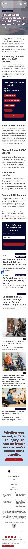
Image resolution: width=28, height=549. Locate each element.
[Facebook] (6, 537)
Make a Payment (14, 489)
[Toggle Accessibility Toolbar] (2, 272)
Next (14, 115)
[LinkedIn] (12, 537)
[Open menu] (24, 4)
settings (16, 543)
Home (14, 479)
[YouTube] (15, 537)
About (14, 482)
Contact (14, 487)
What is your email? (9, 233)
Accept (5, 545)
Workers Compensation (20, 256)
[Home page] (14, 471)
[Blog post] (14, 327)
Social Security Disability (7, 11)
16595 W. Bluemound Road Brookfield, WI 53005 (7, 495)
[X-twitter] (9, 537)
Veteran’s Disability (22, 293)
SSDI (25, 338)
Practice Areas (14, 484)
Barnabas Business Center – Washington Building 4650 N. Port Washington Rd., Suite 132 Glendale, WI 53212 (20, 504)
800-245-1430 (21, 4)
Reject (11, 545)
